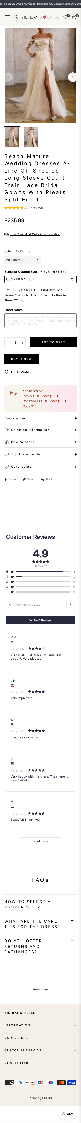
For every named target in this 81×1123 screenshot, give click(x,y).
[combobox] (70, 604)
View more (40, 989)
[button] (23, 208)
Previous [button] (8, 77)
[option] (40, 75)
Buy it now (21, 359)
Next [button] (73, 77)
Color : (17, 251)
